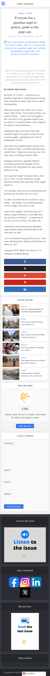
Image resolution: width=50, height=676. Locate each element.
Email (7, 482)
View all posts (25, 426)
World (29, 13)
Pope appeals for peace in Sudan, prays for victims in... (33, 361)
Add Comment (28, 36)
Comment (8, 443)
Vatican (21, 13)
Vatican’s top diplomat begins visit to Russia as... (32, 323)
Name (7, 470)
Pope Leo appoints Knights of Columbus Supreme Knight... (32, 310)
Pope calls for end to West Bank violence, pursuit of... (33, 335)
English (30, 673)
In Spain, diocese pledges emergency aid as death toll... (32, 374)
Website (7, 494)
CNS (40, 36)
